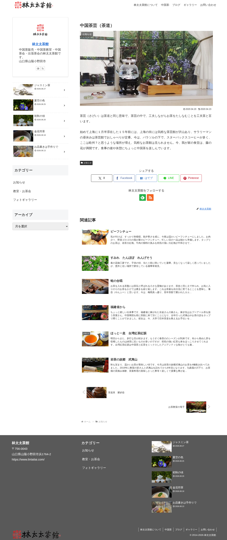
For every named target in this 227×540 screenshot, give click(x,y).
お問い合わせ (208, 529)
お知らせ (88, 163)
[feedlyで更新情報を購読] (142, 197)
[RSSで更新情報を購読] (150, 197)
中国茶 (168, 529)
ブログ (178, 529)
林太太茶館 (40, 44)
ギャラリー (191, 529)
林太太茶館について (150, 529)
